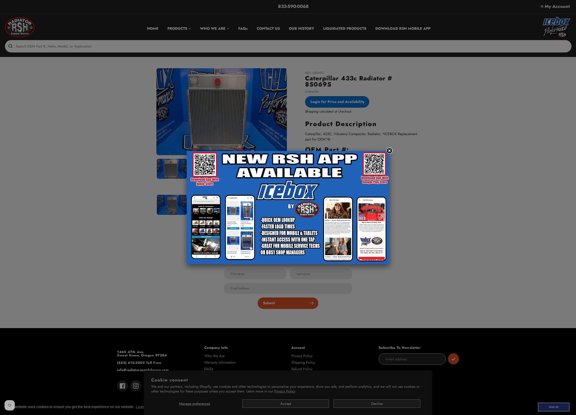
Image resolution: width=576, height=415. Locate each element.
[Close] (389, 151)
